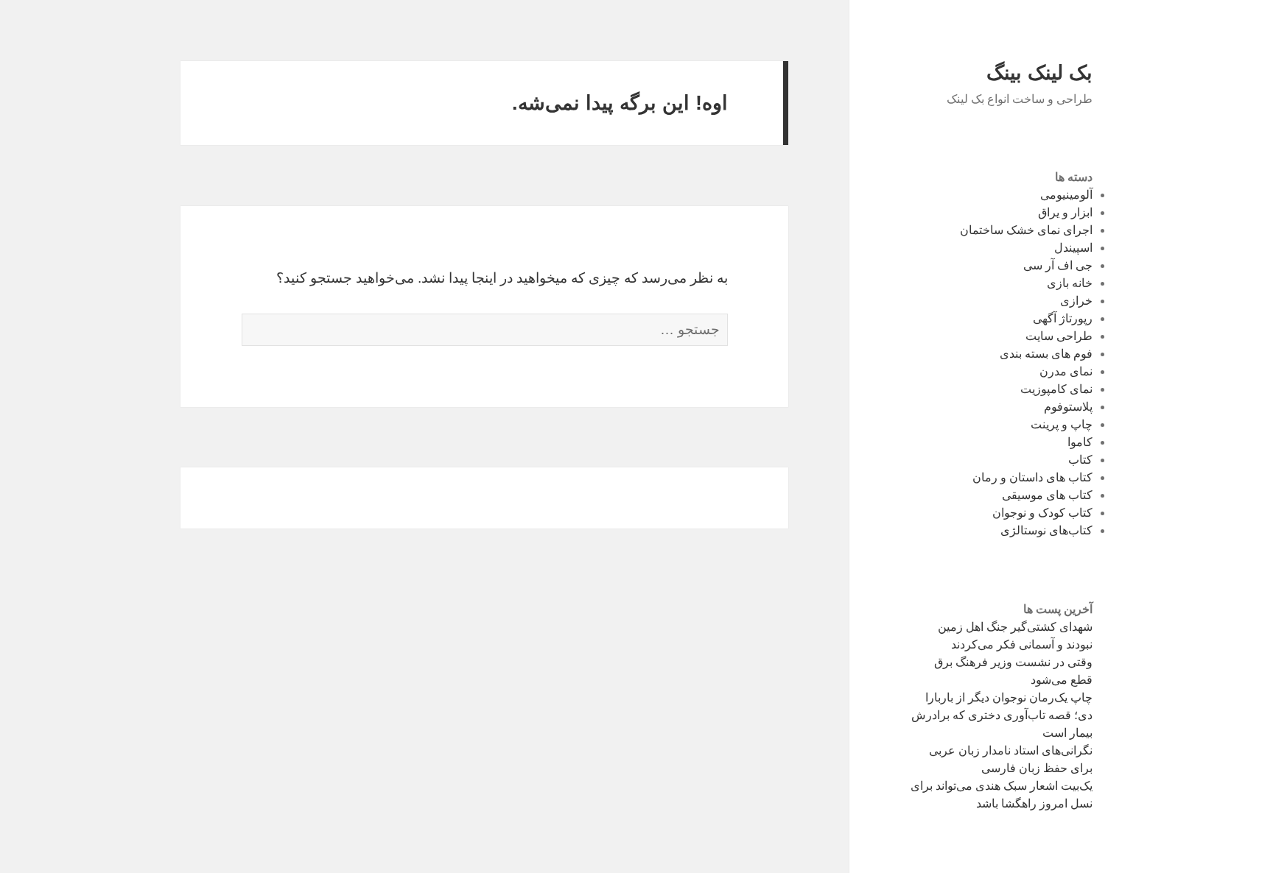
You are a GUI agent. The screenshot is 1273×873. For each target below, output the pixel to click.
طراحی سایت (1059, 336)
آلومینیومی (1066, 194)
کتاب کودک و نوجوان (1042, 512)
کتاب (1080, 459)
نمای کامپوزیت (1056, 389)
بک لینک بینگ (1039, 73)
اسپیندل (1073, 247)
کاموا (1080, 442)
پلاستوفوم (1068, 406)
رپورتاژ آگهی (1063, 318)
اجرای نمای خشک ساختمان (1026, 230)
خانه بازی (1070, 283)
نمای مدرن (1066, 371)
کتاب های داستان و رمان (1032, 477)
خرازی (1076, 300)
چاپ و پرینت (1062, 424)
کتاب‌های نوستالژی (1046, 530)
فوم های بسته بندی (1046, 353)
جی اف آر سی (1058, 265)
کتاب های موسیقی (1047, 495)
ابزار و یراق (1065, 212)
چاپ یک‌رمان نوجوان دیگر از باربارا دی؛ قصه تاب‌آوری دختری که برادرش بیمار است (1002, 715)
